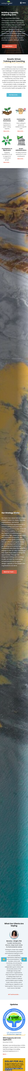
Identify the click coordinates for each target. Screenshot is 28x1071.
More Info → (7, 131)
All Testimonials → (14, 994)
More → (5, 1054)
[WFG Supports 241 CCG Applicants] (14, 1034)
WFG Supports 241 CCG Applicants (12, 1039)
